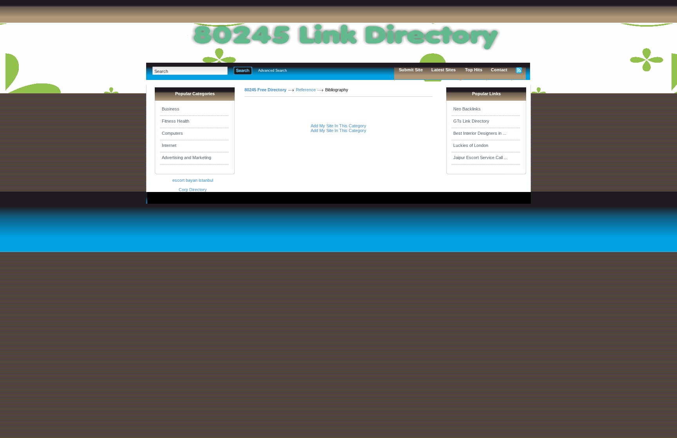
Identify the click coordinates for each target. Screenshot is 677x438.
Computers (172, 133)
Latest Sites (443, 69)
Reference (306, 89)
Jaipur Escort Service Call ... (480, 157)
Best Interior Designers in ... (479, 133)
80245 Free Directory (265, 89)
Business (170, 109)
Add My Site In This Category (338, 125)
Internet (169, 145)
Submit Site (411, 69)
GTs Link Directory (471, 121)
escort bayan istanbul (192, 180)
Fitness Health (175, 121)
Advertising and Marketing (186, 157)
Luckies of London (470, 145)
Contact (499, 69)
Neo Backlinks (467, 109)
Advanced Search (272, 70)
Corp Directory (193, 189)
